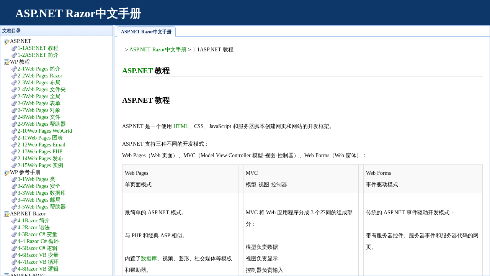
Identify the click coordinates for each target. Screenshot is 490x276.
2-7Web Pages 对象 (39, 110)
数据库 (149, 258)
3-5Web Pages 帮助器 (42, 207)
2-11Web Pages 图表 (40, 138)
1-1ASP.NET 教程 (38, 48)
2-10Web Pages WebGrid (45, 131)
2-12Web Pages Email (41, 145)
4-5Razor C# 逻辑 (37, 248)
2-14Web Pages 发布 (40, 158)
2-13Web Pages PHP (40, 151)
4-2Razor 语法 (34, 227)
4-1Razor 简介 (34, 220)
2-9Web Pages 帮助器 (42, 124)
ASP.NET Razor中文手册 (78, 13)
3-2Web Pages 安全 (39, 186)
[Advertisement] (343, 17)
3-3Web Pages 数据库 (42, 193)
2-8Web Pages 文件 (39, 117)
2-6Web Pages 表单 (39, 103)
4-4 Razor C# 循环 (38, 241)
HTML (181, 126)
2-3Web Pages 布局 (39, 82)
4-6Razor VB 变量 (38, 255)
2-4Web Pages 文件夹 (42, 89)
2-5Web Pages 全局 (39, 96)
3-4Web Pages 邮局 (39, 200)
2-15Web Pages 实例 (40, 165)
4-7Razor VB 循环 (38, 262)
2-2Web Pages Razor (40, 76)
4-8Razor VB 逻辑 (38, 269)
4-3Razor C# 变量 (37, 234)
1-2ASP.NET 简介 (38, 55)
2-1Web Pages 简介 (39, 69)
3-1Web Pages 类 (36, 179)
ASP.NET (137, 70)
